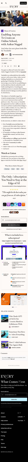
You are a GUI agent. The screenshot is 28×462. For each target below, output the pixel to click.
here (2, 160)
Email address (5, 216)
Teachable (23, 72)
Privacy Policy (24, 405)
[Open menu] (1, 3)
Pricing (3, 436)
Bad (22, 169)
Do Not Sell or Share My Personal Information (11, 403)
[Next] (24, 299)
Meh (18, 169)
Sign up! (13, 359)
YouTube (20, 420)
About (3, 413)
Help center (4, 420)
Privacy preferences (7, 424)
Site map (3, 447)
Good (13, 169)
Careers (3, 417)
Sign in (19, 229)
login (9, 357)
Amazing (7, 169)
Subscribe (23, 3)
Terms (3, 443)
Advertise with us (6, 428)
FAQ (2, 439)
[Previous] (3, 299)
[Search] (6, 3)
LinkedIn (20, 417)
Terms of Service (5, 407)
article (24, 146)
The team (4, 432)
